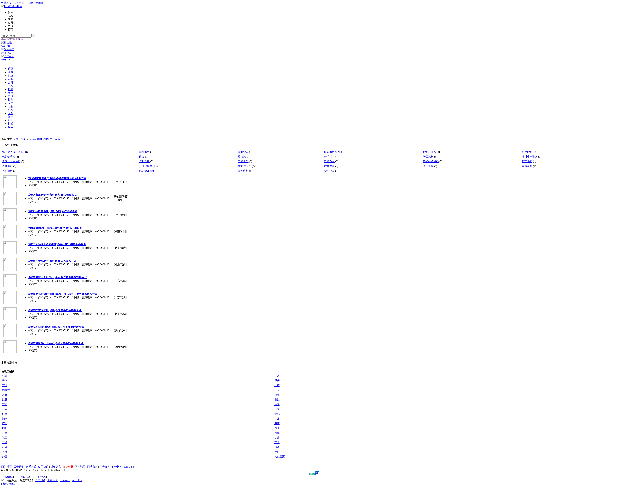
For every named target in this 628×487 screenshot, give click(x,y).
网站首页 (6, 466)
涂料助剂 (7, 166)
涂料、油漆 (429, 152)
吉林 (4, 395)
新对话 (41, 477)
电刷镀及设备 (147, 170)
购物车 (8, 477)
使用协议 (43, 466)
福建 (277, 404)
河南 (4, 413)
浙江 (277, 399)
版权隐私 (55, 466)
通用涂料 (428, 166)
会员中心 (65, 480)
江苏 (4, 399)
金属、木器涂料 (11, 161)
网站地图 (80, 466)
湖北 (277, 413)
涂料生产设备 (52, 139)
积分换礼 (117, 466)
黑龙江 (278, 395)
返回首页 (77, 480)
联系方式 (31, 466)
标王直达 (17, 39)
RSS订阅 (129, 466)
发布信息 (52, 480)
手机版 (30, 2)
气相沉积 (144, 161)
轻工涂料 (428, 156)
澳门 (277, 451)
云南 (4, 432)
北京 (4, 376)
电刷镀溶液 (8, 156)
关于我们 (19, 466)
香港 (4, 451)
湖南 (4, 418)
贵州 (277, 428)
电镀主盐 (243, 161)
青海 (4, 442)
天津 (4, 380)
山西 (277, 385)
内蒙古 (6, 390)
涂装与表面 (35, 139)
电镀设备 (527, 166)
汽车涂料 (527, 161)
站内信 (25, 477)
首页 (15, 139)
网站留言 (92, 466)
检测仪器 (329, 170)
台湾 (277, 447)
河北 (4, 385)
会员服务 (40, 480)
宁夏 (277, 442)
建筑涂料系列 (332, 152)
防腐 (141, 156)
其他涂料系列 (147, 166)
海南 (277, 423)
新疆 (4, 447)
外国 (4, 456)
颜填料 (328, 156)
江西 (4, 409)
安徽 (4, 404)
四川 (4, 428)
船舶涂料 (144, 152)
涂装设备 (243, 152)
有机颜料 (7, 170)
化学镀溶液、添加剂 (14, 152)
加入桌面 (19, 2)
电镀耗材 (329, 161)
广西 (4, 423)
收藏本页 (6, 2)
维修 (12, 483)
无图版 (39, 2)
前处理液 (329, 166)
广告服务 (104, 466)
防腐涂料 (527, 152)
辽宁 (277, 390)
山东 (277, 409)
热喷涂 (242, 156)
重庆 (277, 380)
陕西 (4, 437)
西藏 (277, 432)
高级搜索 (6, 39)
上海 (277, 376)
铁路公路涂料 (431, 161)
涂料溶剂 (243, 170)
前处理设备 (244, 166)
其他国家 (279, 456)
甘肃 (277, 437)
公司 (23, 139)
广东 (277, 418)
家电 (5, 483)
